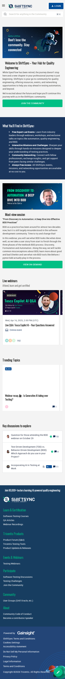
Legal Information (12, 661)
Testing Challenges (12, 580)
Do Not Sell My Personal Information (21, 651)
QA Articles (8, 520)
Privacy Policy (10, 656)
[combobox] (32, 14)
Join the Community (32, 103)
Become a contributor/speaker (18, 618)
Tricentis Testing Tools (14, 543)
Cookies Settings (11, 642)
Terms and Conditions (14, 666)
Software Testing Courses (16, 516)
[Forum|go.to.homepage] (20, 5)
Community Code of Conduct (17, 613)
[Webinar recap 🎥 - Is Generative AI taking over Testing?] (31, 388)
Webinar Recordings (13, 524)
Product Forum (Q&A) (13, 539)
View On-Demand (32, 264)
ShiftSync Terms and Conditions (19, 638)
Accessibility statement (14, 646)
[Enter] (5, 14)
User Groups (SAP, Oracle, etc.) (18, 600)
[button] (58, 672)
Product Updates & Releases (17, 547)
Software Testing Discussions (17, 576)
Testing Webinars (11, 563)
